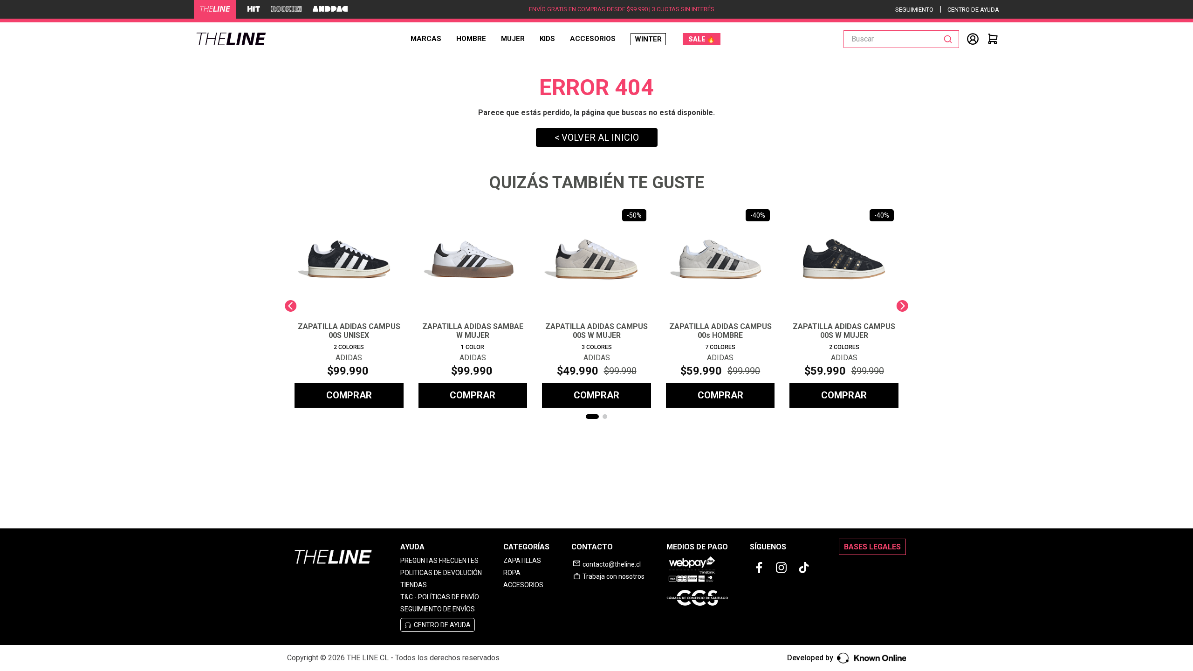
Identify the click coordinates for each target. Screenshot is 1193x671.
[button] (592, 416)
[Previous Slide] (290, 306)
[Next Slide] (902, 306)
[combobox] (901, 39)
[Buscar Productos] (949, 39)
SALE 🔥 (701, 39)
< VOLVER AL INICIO (597, 137)
